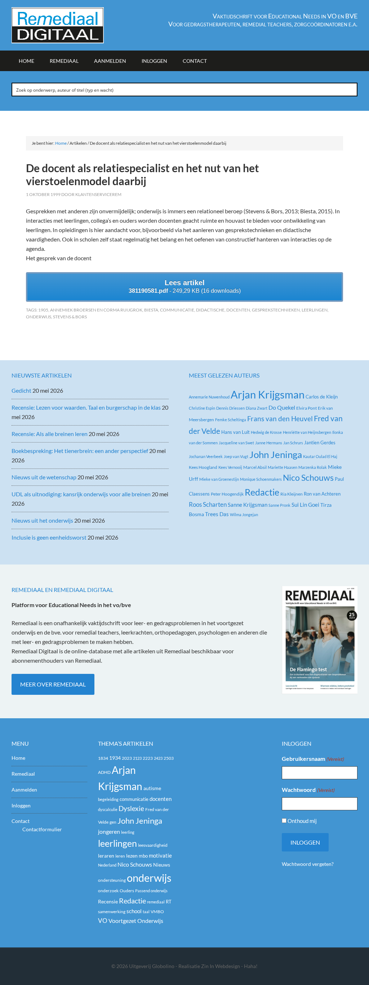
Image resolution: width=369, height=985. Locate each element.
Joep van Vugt (236, 456)
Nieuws (161, 865)
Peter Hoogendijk (227, 494)
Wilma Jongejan (244, 514)
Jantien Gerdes (319, 442)
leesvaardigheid (153, 845)
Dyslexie (131, 808)
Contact (21, 821)
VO (102, 920)
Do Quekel (281, 407)
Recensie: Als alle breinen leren (50, 433)
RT (169, 902)
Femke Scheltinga (230, 419)
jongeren (109, 831)
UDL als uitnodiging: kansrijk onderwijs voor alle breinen (81, 494)
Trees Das (217, 514)
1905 (43, 310)
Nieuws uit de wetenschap (44, 477)
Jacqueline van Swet (236, 442)
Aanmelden (24, 789)
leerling (127, 832)
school (134, 911)
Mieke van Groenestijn (219, 479)
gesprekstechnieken (276, 310)
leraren (106, 856)
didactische (210, 310)
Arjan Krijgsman (267, 394)
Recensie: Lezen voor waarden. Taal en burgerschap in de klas (86, 407)
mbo (143, 856)
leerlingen (315, 310)
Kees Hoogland (203, 467)
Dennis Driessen (230, 408)
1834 (103, 758)
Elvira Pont (306, 408)
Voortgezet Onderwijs (135, 920)
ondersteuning (112, 880)
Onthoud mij (302, 821)
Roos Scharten (208, 504)
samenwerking (111, 911)
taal (146, 911)
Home (18, 758)
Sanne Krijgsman (247, 504)
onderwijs (38, 316)
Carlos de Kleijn (322, 397)
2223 (148, 758)
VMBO (157, 911)
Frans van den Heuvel (280, 418)
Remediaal (23, 774)
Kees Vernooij (230, 467)
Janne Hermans (268, 442)
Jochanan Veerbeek (206, 456)
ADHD (104, 772)
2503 (169, 758)
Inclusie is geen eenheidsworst (49, 537)
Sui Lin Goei (305, 504)
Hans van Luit (235, 432)
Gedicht (21, 390)
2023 (127, 758)
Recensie (108, 901)
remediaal (156, 901)
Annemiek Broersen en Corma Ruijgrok (96, 310)
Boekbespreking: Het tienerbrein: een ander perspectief (80, 450)
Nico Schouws (308, 478)
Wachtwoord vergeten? (308, 864)
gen (113, 822)
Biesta (151, 310)
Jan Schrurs (293, 442)
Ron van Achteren (322, 494)
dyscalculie (107, 809)
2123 (137, 758)
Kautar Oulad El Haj (320, 456)
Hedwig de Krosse (266, 432)
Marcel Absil (255, 467)
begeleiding (108, 799)
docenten (238, 310)
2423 (158, 758)
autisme (152, 788)
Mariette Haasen (282, 467)
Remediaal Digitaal (73, 25)
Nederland (107, 865)
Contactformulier (42, 829)
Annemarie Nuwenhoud (209, 397)
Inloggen (21, 805)
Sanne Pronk (279, 505)
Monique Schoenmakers (261, 479)
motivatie (160, 855)
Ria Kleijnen (291, 494)
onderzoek (108, 890)
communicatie (177, 310)
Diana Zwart (256, 408)
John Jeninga (275, 454)
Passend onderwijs (151, 890)
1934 (115, 758)
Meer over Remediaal (53, 684)
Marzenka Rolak (312, 467)
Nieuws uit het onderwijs (42, 520)
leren (120, 856)
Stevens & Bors (70, 316)
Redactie (262, 492)
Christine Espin (202, 408)
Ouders (127, 890)
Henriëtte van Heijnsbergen (307, 432)
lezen (132, 856)
